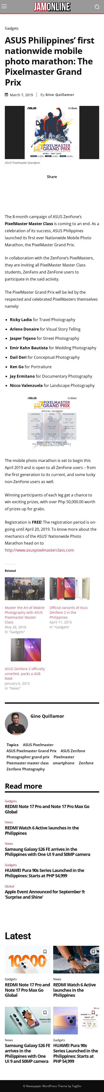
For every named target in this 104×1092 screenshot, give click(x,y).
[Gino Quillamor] (16, 723)
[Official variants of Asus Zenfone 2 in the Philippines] (69, 588)
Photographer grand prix (28, 756)
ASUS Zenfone (73, 750)
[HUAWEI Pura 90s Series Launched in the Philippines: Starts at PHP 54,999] (76, 1020)
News (9, 822)
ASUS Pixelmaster (38, 744)
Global (9, 886)
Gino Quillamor (59, 95)
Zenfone (86, 762)
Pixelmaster (64, 756)
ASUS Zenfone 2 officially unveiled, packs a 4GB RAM (25, 673)
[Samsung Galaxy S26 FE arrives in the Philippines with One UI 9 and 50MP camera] (28, 1020)
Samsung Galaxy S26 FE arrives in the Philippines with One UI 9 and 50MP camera (47, 851)
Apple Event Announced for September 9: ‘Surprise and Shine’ (45, 894)
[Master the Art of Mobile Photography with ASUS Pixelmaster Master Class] (25, 588)
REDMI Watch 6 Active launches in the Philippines (42, 830)
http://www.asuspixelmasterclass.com (39, 550)
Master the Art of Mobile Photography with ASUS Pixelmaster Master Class (25, 614)
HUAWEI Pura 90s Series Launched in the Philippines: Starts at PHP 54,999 (44, 873)
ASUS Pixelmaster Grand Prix (31, 750)
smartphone (63, 762)
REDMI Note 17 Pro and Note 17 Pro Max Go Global (47, 809)
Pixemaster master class (28, 762)
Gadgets (11, 28)
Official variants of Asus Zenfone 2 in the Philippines (69, 612)
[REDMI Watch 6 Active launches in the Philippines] (76, 959)
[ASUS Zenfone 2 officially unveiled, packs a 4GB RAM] (25, 649)
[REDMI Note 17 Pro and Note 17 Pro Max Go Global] (28, 959)
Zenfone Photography (26, 769)
